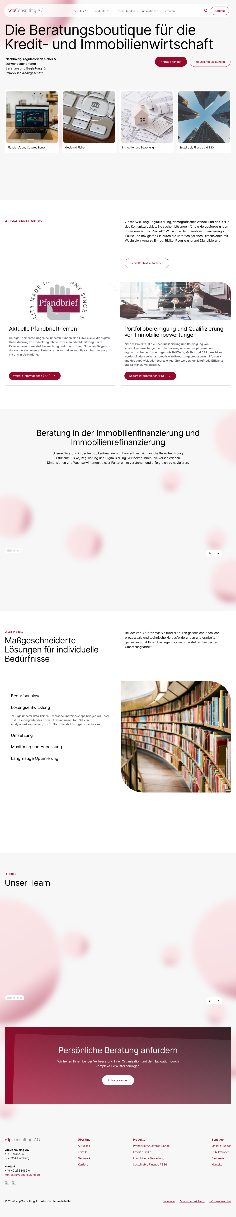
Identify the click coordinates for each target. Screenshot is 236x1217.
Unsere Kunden (125, 11)
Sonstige (218, 1139)
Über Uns (78, 11)
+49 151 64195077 (207, 979)
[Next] (218, 553)
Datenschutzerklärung (192, 1201)
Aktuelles (84, 1146)
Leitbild (83, 1152)
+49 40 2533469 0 (17, 1170)
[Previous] (210, 553)
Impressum (169, 1201)
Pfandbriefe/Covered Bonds (151, 1146)
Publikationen (149, 11)
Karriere (83, 1164)
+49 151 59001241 (24, 979)
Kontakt (217, 1164)
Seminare (170, 11)
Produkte (100, 11)
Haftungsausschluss (220, 1201)
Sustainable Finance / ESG (150, 1164)
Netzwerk (84, 1158)
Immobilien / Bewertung (148, 1158)
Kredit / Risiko (142, 1152)
